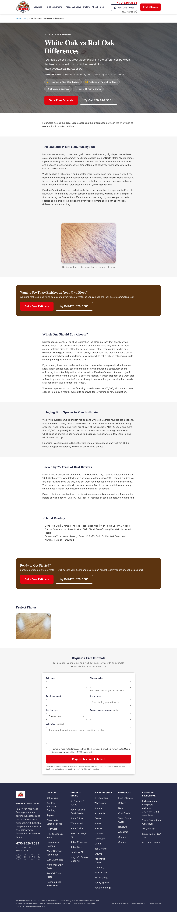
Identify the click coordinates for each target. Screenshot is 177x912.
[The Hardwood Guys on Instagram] (18, 857)
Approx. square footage (105, 710)
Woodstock (100, 803)
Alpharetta (99, 813)
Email (53, 696)
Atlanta (122, 158)
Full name (50, 678)
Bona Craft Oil (77, 828)
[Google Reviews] (38, 857)
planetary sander (73, 345)
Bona (60, 193)
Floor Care (52, 829)
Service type (52, 710)
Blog (102, 7)
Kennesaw (99, 838)
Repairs (50, 815)
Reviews (122, 827)
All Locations (101, 798)
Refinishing (52, 798)
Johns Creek (100, 872)
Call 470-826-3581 (100, 100)
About (95, 7)
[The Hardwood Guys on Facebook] (32, 857)
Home (18, 18)
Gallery (86, 7)
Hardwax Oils (77, 852)
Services (38, 7)
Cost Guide (124, 813)
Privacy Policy (155, 903)
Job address (95, 696)
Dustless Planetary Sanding (51, 806)
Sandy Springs (101, 882)
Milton (97, 843)
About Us (123, 832)
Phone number (96, 678)
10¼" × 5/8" (148, 829)
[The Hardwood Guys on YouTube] (25, 857)
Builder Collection (151, 842)
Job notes (55, 724)
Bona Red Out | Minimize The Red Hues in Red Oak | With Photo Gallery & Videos (87, 526)
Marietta (98, 833)
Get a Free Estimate (61, 100)
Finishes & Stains (53, 7)
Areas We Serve (73, 7)
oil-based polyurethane (86, 161)
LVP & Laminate (55, 859)
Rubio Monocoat (78, 842)
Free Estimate (150, 7)
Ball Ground (100, 848)
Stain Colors (76, 818)
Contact (122, 842)
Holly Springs (101, 877)
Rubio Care (76, 847)
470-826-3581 (127, 2)
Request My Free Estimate (88, 759)
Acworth (98, 828)
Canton (98, 818)
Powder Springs (102, 887)
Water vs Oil (76, 823)
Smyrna (98, 853)
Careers (122, 837)
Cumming (99, 867)
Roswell (98, 823)
